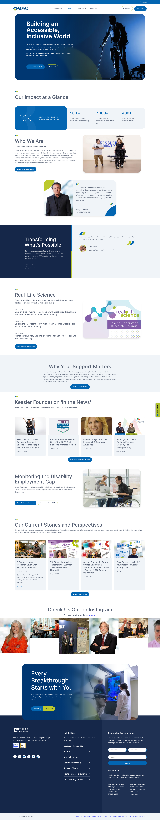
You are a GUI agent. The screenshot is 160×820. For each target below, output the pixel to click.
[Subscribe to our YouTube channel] (19, 756)
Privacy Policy (97, 816)
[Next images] (146, 635)
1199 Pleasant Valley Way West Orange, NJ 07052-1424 (137, 789)
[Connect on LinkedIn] (38, 756)
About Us (93, 8)
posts (92, 615)
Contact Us (113, 770)
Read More (20, 587)
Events (67, 751)
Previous (27, 266)
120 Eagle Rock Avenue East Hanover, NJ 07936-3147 (116, 789)
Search (144, 2)
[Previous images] (16, 635)
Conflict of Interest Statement (114, 816)
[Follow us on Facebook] (24, 756)
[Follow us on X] (28, 756)
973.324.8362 (113, 794)
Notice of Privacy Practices (135, 816)
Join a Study (140, 8)
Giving (70, 8)
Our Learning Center (73, 779)
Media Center (82, 8)
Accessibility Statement (83, 816)
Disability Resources (73, 746)
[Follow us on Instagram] (15, 756)
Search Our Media (72, 763)
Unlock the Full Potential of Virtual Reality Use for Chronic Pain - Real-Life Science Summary (45, 325)
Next (32, 266)
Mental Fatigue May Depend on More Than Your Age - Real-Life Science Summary (45, 337)
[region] (80, 635)
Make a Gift (126, 8)
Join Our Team (71, 768)
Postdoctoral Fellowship (75, 774)
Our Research (58, 8)
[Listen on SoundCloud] (33, 756)
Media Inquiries (71, 757)
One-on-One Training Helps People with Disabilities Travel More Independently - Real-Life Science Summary (45, 313)
